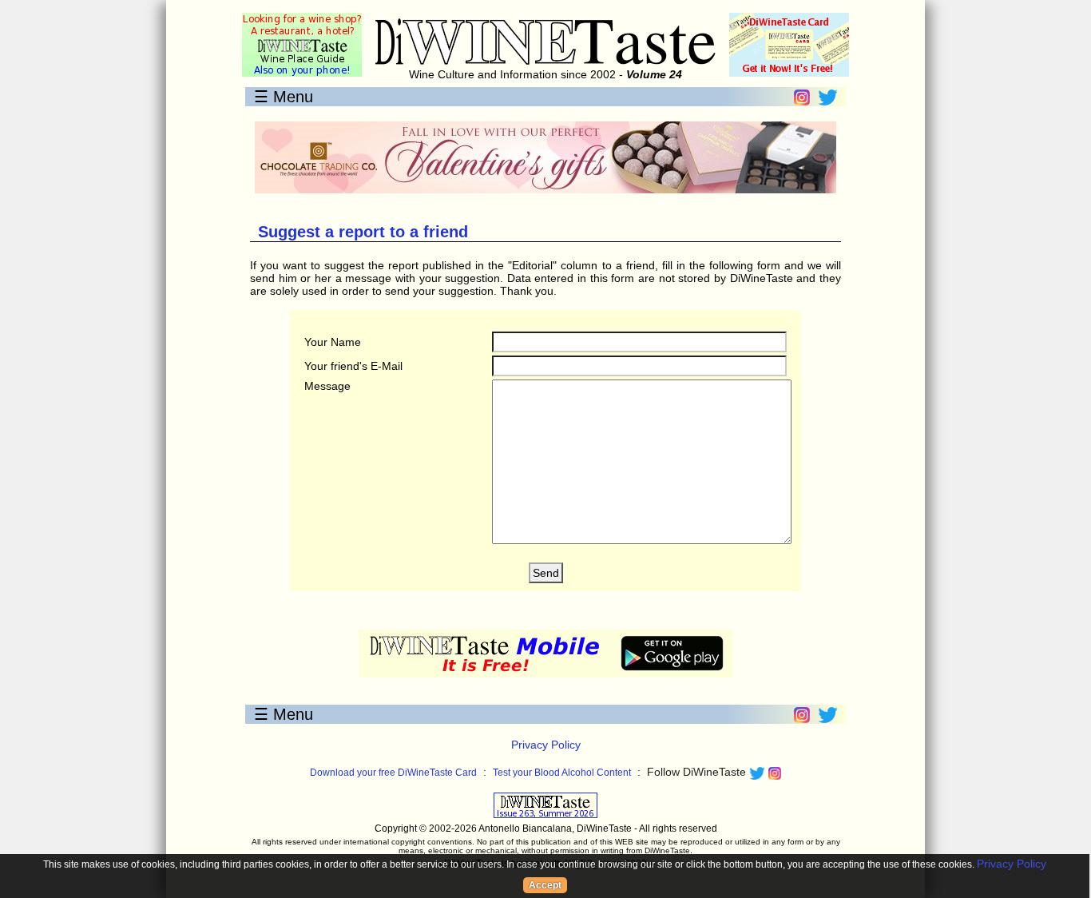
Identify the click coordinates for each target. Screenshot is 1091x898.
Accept (545, 885)
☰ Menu (283, 96)
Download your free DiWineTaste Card (393, 772)
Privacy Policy (546, 744)
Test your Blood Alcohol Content (562, 772)
